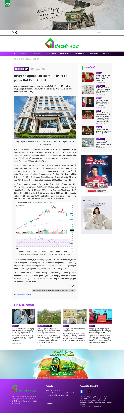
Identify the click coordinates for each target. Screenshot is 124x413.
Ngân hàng (64, 54)
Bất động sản (92, 54)
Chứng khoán (51, 54)
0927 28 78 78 (55, 391)
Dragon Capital (56, 168)
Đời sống (106, 54)
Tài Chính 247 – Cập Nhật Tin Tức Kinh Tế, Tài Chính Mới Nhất (14, 54)
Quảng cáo (50, 403)
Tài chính (22, 54)
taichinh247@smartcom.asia (59, 395)
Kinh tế (36, 54)
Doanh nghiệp (78, 54)
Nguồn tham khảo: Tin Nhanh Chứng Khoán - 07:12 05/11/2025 (53, 290)
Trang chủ (19, 59)
